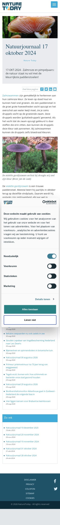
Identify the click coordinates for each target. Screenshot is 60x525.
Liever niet (30, 319)
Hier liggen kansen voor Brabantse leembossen (28, 401)
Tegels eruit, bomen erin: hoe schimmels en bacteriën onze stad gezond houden (26, 376)
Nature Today (30, 60)
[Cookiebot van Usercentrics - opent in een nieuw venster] (42, 202)
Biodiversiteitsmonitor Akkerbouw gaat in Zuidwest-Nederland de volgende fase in (30, 393)
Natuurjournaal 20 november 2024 (22, 434)
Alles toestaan (30, 309)
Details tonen (42, 299)
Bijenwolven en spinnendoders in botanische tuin (29, 350)
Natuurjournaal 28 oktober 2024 (21, 455)
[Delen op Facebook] (42, 89)
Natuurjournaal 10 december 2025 (22, 427)
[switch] (51, 266)
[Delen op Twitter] (46, 89)
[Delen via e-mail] (54, 89)
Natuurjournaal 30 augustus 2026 (22, 357)
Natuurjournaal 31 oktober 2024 (21, 448)
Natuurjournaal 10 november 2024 (22, 441)
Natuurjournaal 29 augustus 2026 (22, 384)
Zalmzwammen (10, 95)
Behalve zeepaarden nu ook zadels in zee (25, 333)
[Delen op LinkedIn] (50, 89)
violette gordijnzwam (17, 186)
